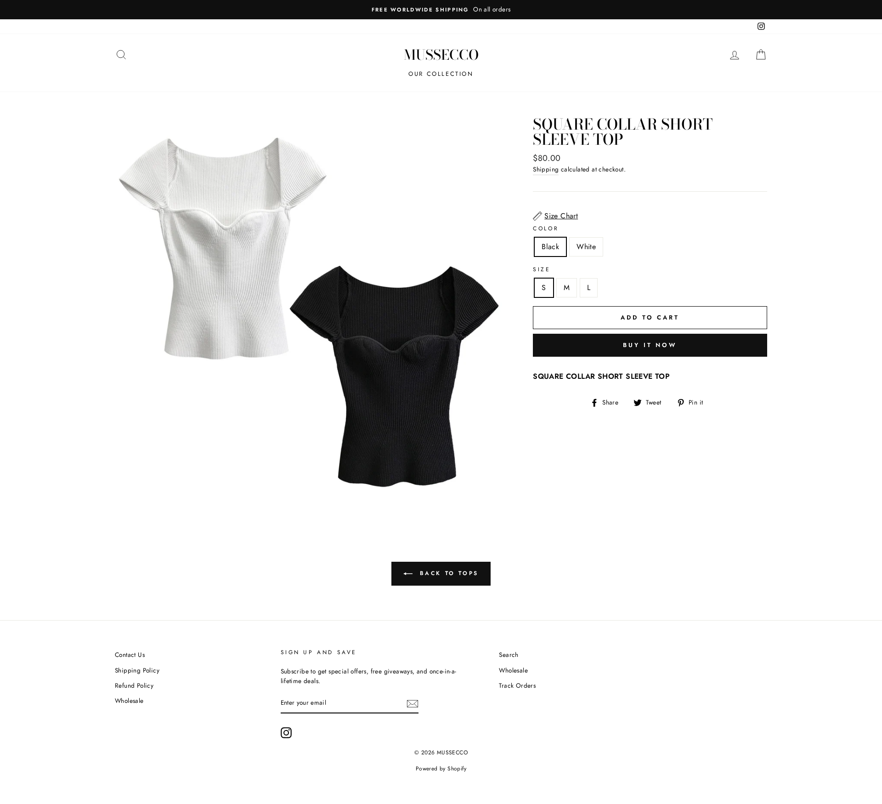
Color (546, 228)
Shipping (546, 169)
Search (508, 654)
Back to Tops (447, 573)
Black (550, 246)
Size (541, 269)
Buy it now (650, 345)
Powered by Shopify (441, 768)
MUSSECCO (441, 55)
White (586, 246)
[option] (441, 10)
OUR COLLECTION (440, 73)
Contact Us (130, 654)
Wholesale (129, 700)
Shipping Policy (137, 670)
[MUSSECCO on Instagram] (286, 732)
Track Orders (517, 685)
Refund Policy (134, 685)
